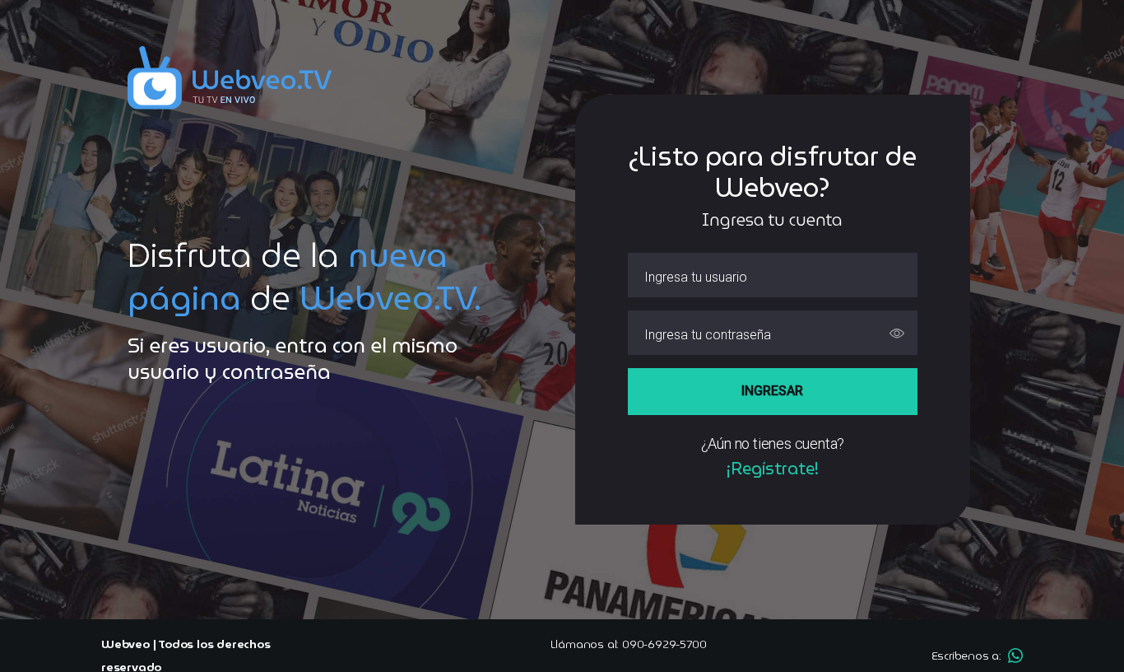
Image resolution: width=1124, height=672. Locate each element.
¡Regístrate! (773, 468)
